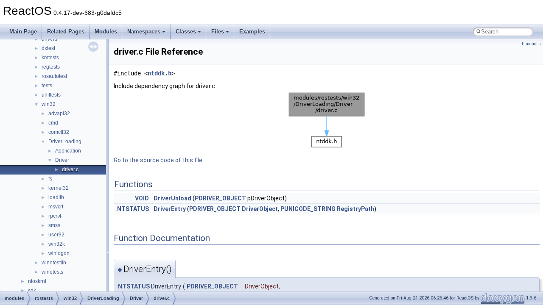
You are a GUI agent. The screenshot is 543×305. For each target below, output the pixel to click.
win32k (56, 244)
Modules (106, 31)
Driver (62, 160)
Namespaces (143, 31)
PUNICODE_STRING (308, 208)
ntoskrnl (37, 281)
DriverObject (260, 208)
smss (54, 225)
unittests (51, 95)
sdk (32, 291)
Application (68, 151)
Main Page (23, 31)
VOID (142, 198)
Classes (186, 31)
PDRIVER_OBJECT (220, 198)
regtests (51, 67)
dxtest (48, 48)
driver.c (70, 169)
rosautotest (54, 76)
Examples (252, 31)
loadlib (56, 197)
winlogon (59, 253)
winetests (52, 272)
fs (50, 179)
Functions (531, 44)
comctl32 (58, 132)
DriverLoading (64, 141)
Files (217, 31)
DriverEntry (170, 208)
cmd (53, 123)
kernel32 (58, 188)
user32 (56, 235)
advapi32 (59, 113)
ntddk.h (159, 73)
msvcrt (55, 207)
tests (47, 86)
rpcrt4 (55, 216)
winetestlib (54, 263)
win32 (49, 104)
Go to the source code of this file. (159, 160)
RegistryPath (355, 208)
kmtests (50, 58)
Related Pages (65, 31)
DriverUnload (172, 198)
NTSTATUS (133, 208)
